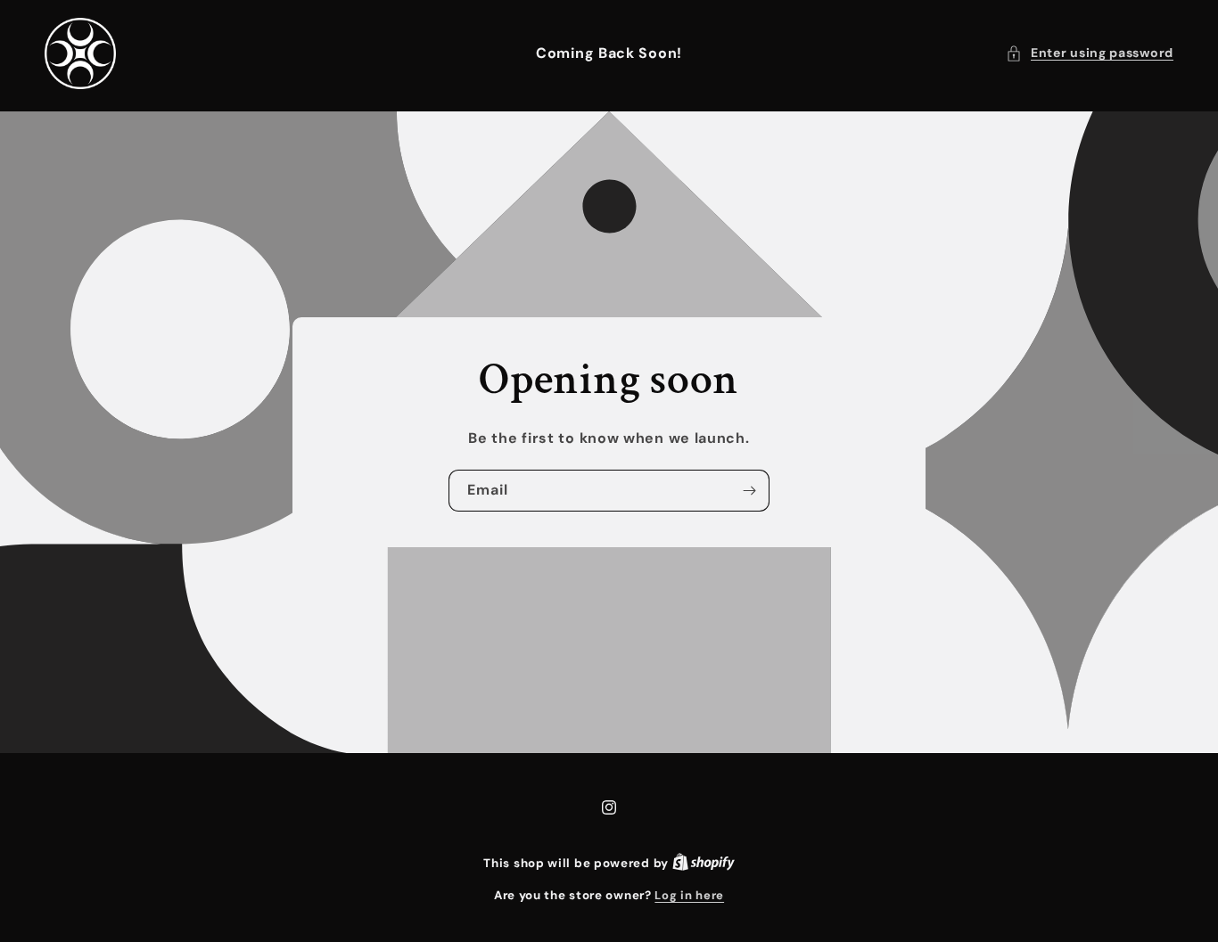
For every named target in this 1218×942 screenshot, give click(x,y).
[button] (1089, 53)
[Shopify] (703, 863)
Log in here (689, 895)
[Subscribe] (749, 491)
